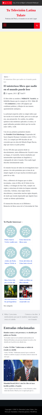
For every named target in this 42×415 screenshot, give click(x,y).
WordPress (33, 412)
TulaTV (23, 93)
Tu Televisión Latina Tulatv (25, 409)
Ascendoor (14, 412)
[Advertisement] (21, 52)
